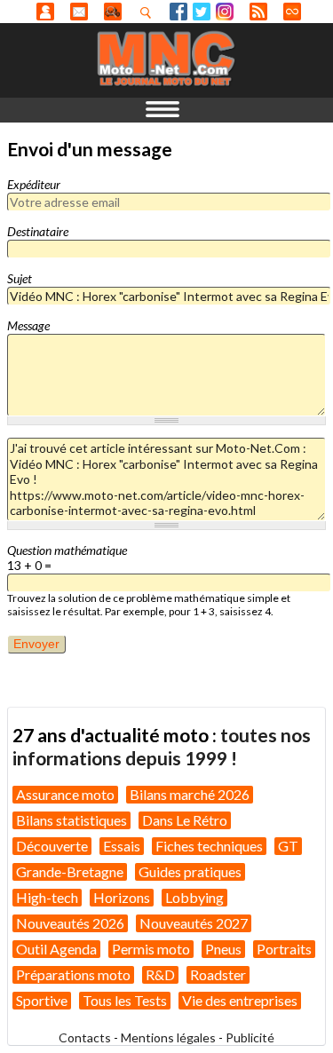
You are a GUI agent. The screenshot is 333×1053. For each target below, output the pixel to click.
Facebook (178, 11)
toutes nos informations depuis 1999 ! (161, 746)
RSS (258, 11)
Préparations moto (73, 974)
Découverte (52, 845)
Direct (292, 11)
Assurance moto (65, 794)
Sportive (41, 1000)
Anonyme (45, 11)
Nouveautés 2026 (70, 922)
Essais (121, 845)
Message (28, 325)
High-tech (47, 897)
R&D (160, 974)
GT (288, 845)
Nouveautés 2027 (193, 922)
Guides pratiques (190, 871)
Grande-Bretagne (69, 871)
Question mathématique (67, 550)
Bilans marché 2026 (190, 794)
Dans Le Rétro (184, 820)
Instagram (225, 11)
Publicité (250, 1037)
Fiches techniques (209, 845)
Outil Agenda (56, 948)
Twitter (201, 11)
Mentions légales (168, 1037)
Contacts (85, 1037)
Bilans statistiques (71, 820)
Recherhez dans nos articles (149, 12)
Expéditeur (33, 184)
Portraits (284, 948)
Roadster (218, 974)
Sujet (19, 278)
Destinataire (37, 231)
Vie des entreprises (239, 1000)
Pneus (223, 948)
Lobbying (194, 897)
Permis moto (151, 948)
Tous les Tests (125, 1000)
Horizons (121, 897)
